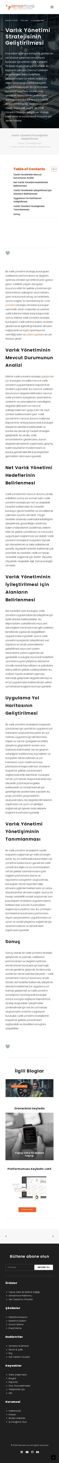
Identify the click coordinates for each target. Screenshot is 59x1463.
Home (21, 143)
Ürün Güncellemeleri (19, 1385)
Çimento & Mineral (18, 1345)
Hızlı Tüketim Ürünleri (19, 1356)
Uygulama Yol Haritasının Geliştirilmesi (27, 200)
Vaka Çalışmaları (18, 1374)
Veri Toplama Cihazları (21, 1299)
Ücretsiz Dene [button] (27, 1209)
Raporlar (13, 1382)
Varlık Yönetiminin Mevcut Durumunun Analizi (27, 176)
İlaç (10, 1353)
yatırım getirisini (35, 334)
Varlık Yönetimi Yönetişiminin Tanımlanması (28, 208)
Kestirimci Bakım (17, 1320)
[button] (29, 1095)
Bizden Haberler (17, 1418)
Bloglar (12, 1378)
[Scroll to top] (53, 1457)
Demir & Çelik (16, 1349)
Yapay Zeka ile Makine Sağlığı (24, 1292)
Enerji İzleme (15, 1328)
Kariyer (12, 1414)
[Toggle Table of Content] (52, 169)
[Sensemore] (20, 7)
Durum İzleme (16, 1324)
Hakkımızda (15, 1410)
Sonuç (16, 214)
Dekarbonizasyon (18, 1317)
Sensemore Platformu (20, 1295)
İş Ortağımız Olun (18, 1421)
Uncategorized (38, 20)
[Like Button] (7, 253)
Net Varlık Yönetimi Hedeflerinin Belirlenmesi (30, 184)
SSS (10, 1393)
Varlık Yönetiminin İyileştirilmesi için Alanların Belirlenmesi (32, 192)
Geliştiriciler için (17, 1389)
